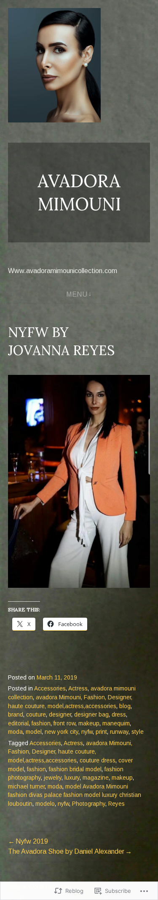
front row (64, 723)
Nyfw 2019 (32, 841)
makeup (88, 723)
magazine (96, 778)
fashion (41, 723)
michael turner (26, 786)
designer (60, 715)
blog (125, 706)
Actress (78, 688)
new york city (61, 732)
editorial (18, 723)
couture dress (97, 760)
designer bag (91, 715)
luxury (72, 778)
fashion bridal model (75, 769)
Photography (88, 804)
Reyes (116, 804)
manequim (116, 723)
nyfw (87, 732)
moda (15, 732)
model (34, 732)
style (137, 732)
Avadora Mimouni (79, 192)
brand (15, 715)
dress (119, 715)
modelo (45, 804)
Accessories (50, 688)
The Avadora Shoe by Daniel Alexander (66, 851)
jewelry (53, 778)
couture (36, 715)
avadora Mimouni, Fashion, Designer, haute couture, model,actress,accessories (70, 752)
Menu (76, 294)
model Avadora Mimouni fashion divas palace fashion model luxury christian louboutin (74, 795)
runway (119, 732)
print (101, 732)
